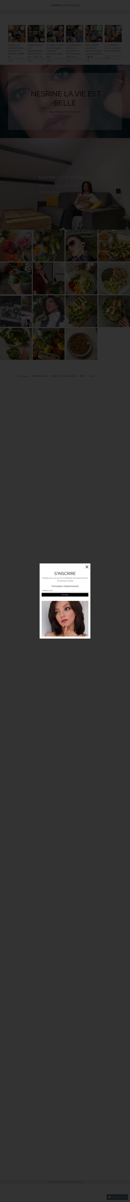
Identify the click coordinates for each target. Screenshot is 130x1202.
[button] (87, 566)
